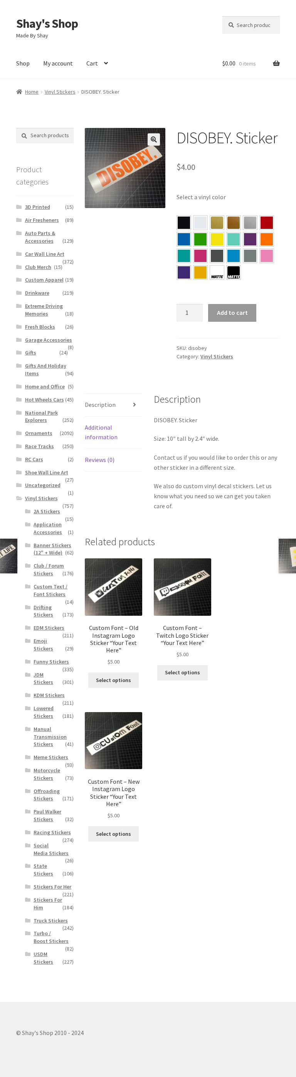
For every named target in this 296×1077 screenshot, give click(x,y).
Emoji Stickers (43, 644)
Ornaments (38, 433)
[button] (154, 139)
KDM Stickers (49, 695)
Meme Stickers (51, 757)
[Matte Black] (233, 272)
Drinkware (37, 292)
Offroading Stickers (47, 795)
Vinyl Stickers (60, 91)
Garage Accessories (48, 339)
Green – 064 (200, 239)
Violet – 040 (250, 239)
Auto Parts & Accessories (40, 237)
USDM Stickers (43, 958)
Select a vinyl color (201, 197)
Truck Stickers (51, 920)
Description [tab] (100, 404)
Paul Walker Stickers (47, 815)
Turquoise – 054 (184, 256)
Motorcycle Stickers (47, 774)
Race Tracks (39, 446)
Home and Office (45, 386)
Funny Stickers (51, 661)
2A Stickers (47, 511)
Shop (23, 63)
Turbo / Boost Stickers (51, 937)
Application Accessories (48, 528)
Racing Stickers (52, 832)
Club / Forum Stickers (49, 569)
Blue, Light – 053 (233, 256)
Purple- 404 (184, 272)
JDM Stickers (43, 678)
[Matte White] (217, 272)
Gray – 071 (250, 256)
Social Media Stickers (51, 849)
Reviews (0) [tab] (99, 460)
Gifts (30, 352)
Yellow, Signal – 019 (200, 272)
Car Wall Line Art (44, 253)
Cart (92, 63)
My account (58, 63)
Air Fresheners (42, 220)
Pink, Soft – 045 (267, 256)
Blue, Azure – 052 (184, 239)
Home (32, 91)
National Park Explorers (41, 416)
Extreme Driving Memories (44, 309)
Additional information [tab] (101, 432)
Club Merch (38, 267)
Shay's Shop (47, 23)
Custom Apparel (44, 279)
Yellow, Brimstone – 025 (217, 239)
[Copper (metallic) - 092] (233, 223)
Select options (113, 680)
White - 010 (200, 223)
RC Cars (34, 459)
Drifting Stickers (43, 611)
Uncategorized (43, 485)
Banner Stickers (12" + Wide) (52, 549)
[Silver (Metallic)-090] (250, 223)
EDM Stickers (49, 627)
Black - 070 (184, 223)
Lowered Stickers (44, 712)
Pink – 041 (200, 256)
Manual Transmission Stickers (50, 737)
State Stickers (43, 869)
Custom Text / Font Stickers (50, 590)
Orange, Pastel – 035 (267, 239)
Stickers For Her (52, 886)
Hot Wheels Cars (44, 399)
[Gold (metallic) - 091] (217, 223)
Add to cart (232, 312)
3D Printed (37, 206)
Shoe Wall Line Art (46, 472)
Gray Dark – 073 (217, 256)
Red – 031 (267, 223)
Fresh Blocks (40, 326)
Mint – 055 (233, 239)
